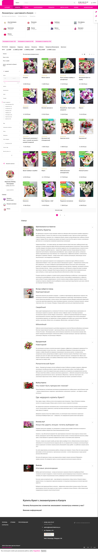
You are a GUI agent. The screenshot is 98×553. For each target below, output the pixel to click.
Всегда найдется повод (44, 289)
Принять (43, 551)
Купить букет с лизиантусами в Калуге (44, 500)
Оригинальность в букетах (45, 227)
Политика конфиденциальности (83, 522)
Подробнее (36, 551)
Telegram (57, 538)
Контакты (5, 524)
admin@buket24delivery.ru (52, 527)
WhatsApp (50, 538)
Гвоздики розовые (11, 203)
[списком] (92, 54)
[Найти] (74, 2)
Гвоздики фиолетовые (10, 199)
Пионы (8, 208)
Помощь (4, 522)
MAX (45, 538)
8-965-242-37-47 (83, 2)
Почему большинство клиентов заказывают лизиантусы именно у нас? (53, 505)
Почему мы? (40, 422)
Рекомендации (23, 522)
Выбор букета (41, 383)
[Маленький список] (82, 54)
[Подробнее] (92, 227)
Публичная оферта (7, 547)
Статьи (4, 194)
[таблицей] (94, 54)
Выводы (39, 465)
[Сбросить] (11, 155)
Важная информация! (32, 510)
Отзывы (12, 522)
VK (61, 538)
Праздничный (41, 342)
